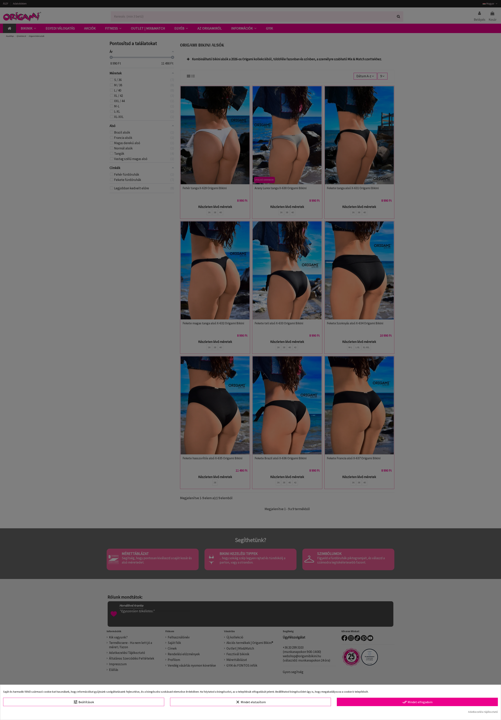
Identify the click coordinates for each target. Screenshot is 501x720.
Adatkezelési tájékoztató (483, 712)
